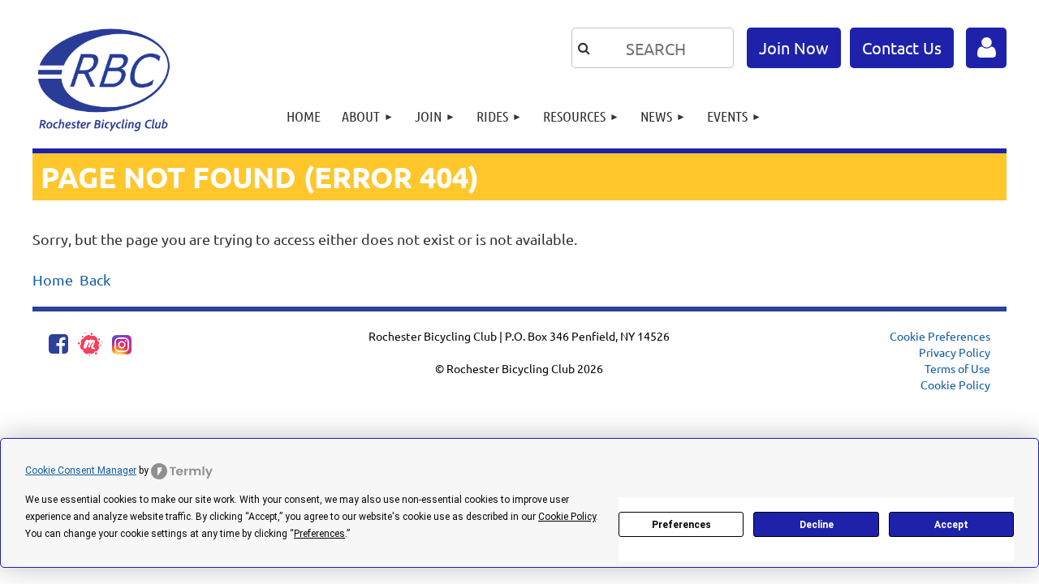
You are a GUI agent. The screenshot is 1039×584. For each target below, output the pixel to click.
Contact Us (902, 47)
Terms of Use (957, 368)
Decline (817, 524)
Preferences (681, 524)
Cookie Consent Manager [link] (80, 470)
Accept (951, 524)
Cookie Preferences (940, 335)
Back (95, 279)
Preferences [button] (319, 533)
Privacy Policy (954, 352)
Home (52, 279)
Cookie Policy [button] (567, 516)
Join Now (794, 47)
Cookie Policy (955, 384)
